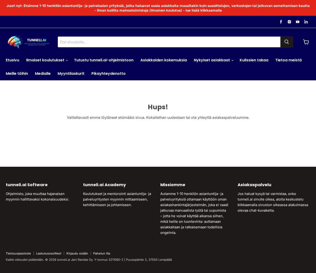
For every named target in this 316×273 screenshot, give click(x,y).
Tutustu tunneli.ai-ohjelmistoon (103, 60)
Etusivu (12, 60)
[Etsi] (286, 42)
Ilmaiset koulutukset (45, 60)
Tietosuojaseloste (18, 253)
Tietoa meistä (288, 60)
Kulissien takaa (254, 60)
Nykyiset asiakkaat (212, 60)
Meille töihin (17, 73)
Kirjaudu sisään (77, 253)
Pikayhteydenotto (108, 73)
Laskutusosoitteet (48, 253)
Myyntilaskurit (71, 73)
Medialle (43, 73)
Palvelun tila (101, 253)
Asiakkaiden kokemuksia (163, 60)
